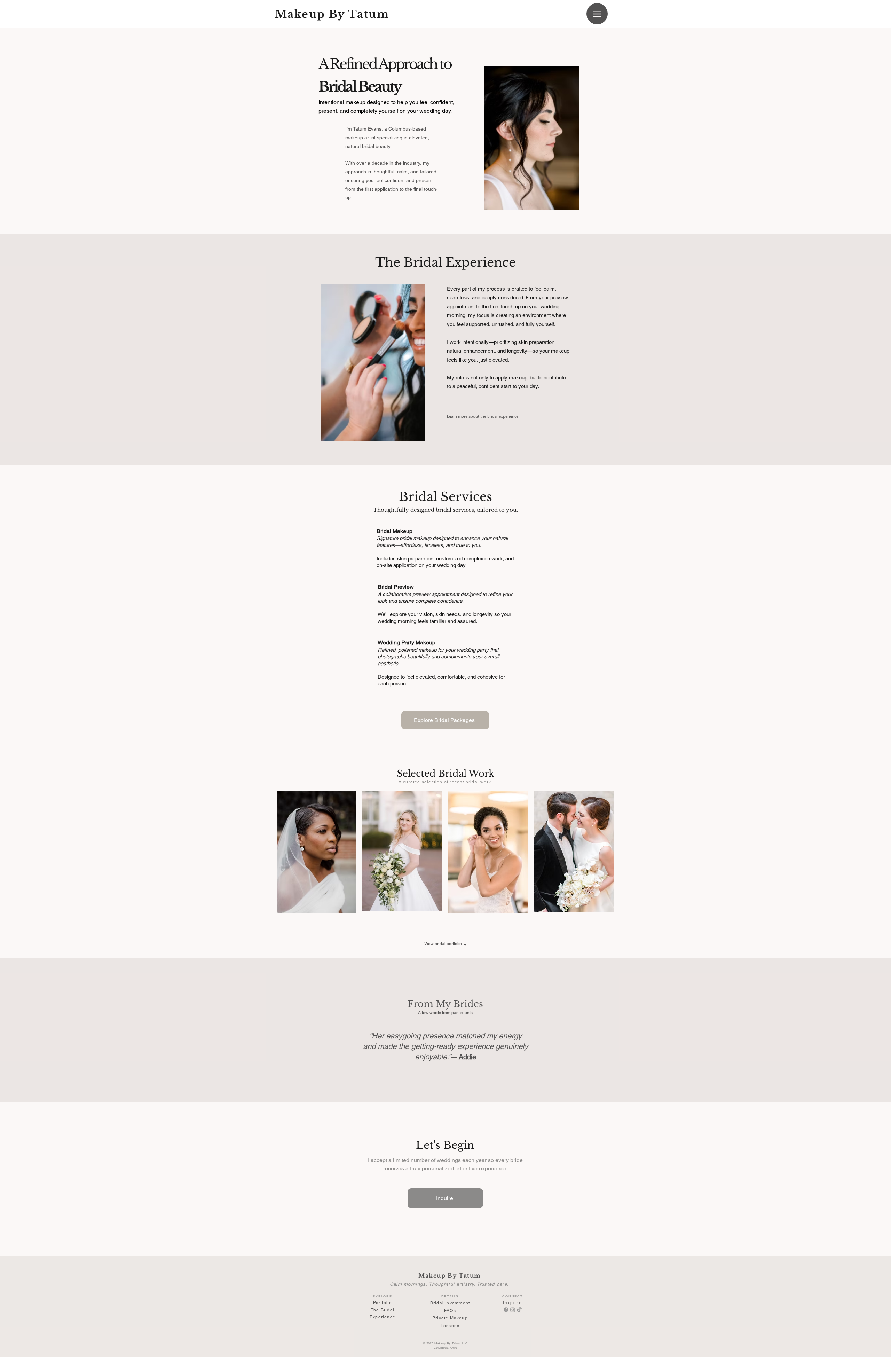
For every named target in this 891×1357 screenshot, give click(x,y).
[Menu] (597, 13)
